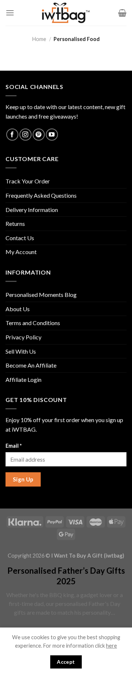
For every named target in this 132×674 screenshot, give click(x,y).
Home (39, 39)
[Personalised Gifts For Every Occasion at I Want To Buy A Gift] (66, 13)
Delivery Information (32, 209)
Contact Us (20, 237)
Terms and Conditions (33, 322)
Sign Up (23, 479)
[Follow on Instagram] (25, 135)
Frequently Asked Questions (41, 195)
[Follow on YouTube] (52, 135)
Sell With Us (21, 351)
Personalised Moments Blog (41, 294)
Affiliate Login (23, 379)
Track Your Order (28, 181)
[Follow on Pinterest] (39, 135)
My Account (21, 251)
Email (14, 446)
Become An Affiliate (31, 365)
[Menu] (10, 13)
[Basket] (122, 13)
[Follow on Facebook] (12, 135)
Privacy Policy (23, 337)
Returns (15, 223)
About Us (18, 308)
